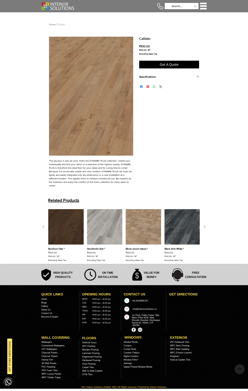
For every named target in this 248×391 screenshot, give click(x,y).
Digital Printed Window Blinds (138, 367)
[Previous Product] (43, 227)
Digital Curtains (131, 356)
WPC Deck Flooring (179, 345)
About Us (45, 309)
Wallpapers (47, 342)
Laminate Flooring (91, 353)
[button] (203, 6)
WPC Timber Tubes (51, 377)
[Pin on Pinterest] (148, 87)
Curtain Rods (130, 349)
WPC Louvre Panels (51, 374)
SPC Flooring (88, 346)
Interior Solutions (94, 387)
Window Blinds (131, 342)
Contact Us (46, 313)
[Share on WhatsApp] (154, 87)
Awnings (128, 363)
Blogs (44, 302)
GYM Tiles (87, 374)
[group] (124, 235)
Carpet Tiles (88, 367)
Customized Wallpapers (53, 345)
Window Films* (131, 359)
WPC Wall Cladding (179, 349)
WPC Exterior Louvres (181, 352)
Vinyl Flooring (88, 364)
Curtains (128, 345)
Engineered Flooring (92, 356)
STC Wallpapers (49, 349)
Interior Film (47, 359)
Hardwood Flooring (91, 360)
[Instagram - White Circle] (140, 330)
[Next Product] (205, 227)
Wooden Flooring (90, 349)
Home (52, 24)
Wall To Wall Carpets (92, 371)
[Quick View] (66, 227)
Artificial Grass (89, 342)
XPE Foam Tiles (50, 370)
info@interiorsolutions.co (145, 309)
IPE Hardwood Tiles (179, 342)
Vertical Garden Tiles (180, 359)
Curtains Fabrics (132, 352)
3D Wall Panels (49, 363)
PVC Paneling (48, 367)
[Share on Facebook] (141, 87)
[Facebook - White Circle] (134, 330)
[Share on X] (161, 87)
